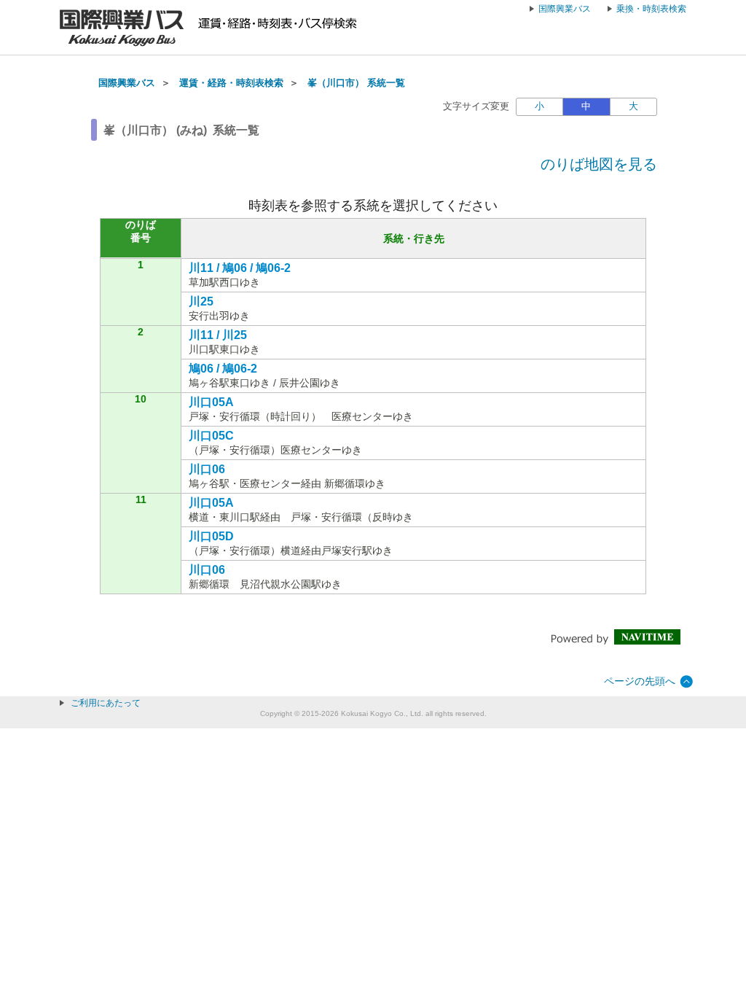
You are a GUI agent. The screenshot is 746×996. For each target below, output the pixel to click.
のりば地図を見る (599, 164)
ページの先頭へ (639, 681)
